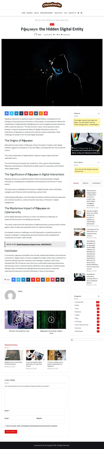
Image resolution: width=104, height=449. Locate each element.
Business (30, 13)
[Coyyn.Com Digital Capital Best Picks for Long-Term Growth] (35, 355)
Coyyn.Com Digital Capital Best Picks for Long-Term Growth (34, 364)
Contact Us (72, 13)
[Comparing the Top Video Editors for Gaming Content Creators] (79, 232)
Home (23, 13)
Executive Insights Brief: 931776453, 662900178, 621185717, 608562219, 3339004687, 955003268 (92, 217)
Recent (85, 183)
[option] (87, 144)
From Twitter (78, 162)
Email (7, 418)
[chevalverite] (52, 5)
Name (7, 410)
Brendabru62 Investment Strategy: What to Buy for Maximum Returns (92, 278)
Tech (65, 13)
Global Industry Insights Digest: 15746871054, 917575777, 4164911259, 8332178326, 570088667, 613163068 (84, 149)
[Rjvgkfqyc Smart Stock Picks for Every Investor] (14, 355)
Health (36, 13)
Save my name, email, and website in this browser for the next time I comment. (31, 426)
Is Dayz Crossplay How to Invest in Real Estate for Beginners (55, 364)
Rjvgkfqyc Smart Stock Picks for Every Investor (13, 363)
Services (78, 328)
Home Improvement (46, 13)
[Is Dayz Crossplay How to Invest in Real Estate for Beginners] (57, 355)
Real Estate (58, 13)
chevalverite (79, 302)
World (44, 20)
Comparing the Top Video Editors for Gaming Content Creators (93, 232)
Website (39, 418)
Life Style (78, 321)
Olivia (39, 34)
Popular (76, 183)
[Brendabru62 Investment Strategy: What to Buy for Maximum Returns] (79, 277)
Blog (76, 318)
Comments (96, 183)
